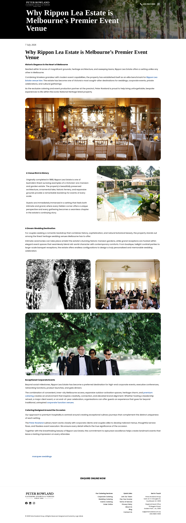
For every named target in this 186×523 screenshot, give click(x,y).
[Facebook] (26, 503)
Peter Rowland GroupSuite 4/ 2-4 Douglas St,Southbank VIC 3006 (152, 499)
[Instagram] (34, 503)
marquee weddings (42, 456)
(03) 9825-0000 (155, 514)
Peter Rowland (36, 422)
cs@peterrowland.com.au (151, 512)
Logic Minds (79, 516)
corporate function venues (60, 402)
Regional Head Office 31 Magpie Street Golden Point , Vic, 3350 (152, 506)
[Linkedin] (30, 503)
